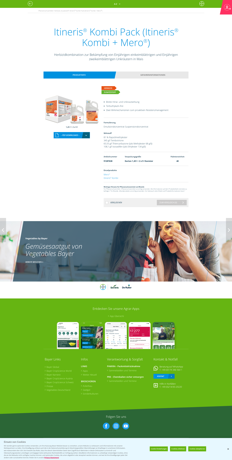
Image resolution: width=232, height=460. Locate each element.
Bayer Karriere (54, 374)
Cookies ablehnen (178, 449)
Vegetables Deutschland (58, 389)
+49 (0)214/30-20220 (172, 386)
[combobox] (72, 135)
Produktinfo (79, 75)
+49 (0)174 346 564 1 (172, 369)
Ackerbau (87, 385)
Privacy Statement (51, 457)
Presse (50, 386)
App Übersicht (117, 316)
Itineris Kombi (111, 178)
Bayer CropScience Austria (60, 378)
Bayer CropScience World (59, 370)
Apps (85, 370)
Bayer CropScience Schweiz (60, 382)
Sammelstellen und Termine (123, 370)
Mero (107, 174)
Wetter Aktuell (90, 374)
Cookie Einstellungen (159, 449)
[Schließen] (228, 449)
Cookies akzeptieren (197, 449)
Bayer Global (53, 367)
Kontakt (160, 376)
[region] (116, 449)
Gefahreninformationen (152, 75)
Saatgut (86, 389)
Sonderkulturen (90, 393)
